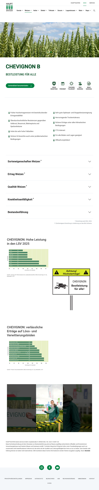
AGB (58, 478)
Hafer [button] (35, 10)
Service (92, 3)
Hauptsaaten (75, 3)
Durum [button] (60, 10)
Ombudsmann (82, 478)
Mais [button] (80, 10)
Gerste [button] (19, 10)
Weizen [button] (27, 10)
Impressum (28, 478)
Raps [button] (87, 10)
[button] (93, 10)
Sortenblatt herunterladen (18, 86)
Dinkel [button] (43, 10)
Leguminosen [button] (70, 10)
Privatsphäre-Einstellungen (13, 478)
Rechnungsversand (69, 478)
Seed (84, 3)
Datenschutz (39, 478)
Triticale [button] (51, 10)
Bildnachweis (50, 478)
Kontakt (92, 478)
